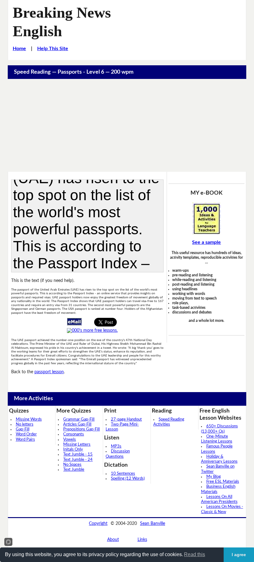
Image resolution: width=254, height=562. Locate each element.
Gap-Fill (22, 429)
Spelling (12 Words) (128, 479)
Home (19, 48)
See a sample (206, 242)
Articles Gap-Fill (77, 424)
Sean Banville (152, 523)
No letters (24, 424)
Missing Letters (76, 445)
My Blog (213, 477)
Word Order (26, 434)
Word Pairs (25, 440)
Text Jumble (73, 470)
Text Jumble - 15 (78, 454)
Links (142, 540)
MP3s (116, 446)
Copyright (98, 523)
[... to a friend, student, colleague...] (74, 321)
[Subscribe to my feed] (92, 330)
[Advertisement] (127, 125)
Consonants (73, 434)
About (113, 540)
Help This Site (52, 48)
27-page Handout (126, 419)
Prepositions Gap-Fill (81, 429)
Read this (194, 554)
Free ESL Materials (222, 482)
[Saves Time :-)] (206, 218)
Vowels (69, 440)
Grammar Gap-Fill (78, 419)
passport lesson (49, 372)
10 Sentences (123, 474)
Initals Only (73, 449)
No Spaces (72, 465)
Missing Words (29, 419)
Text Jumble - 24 (78, 460)
